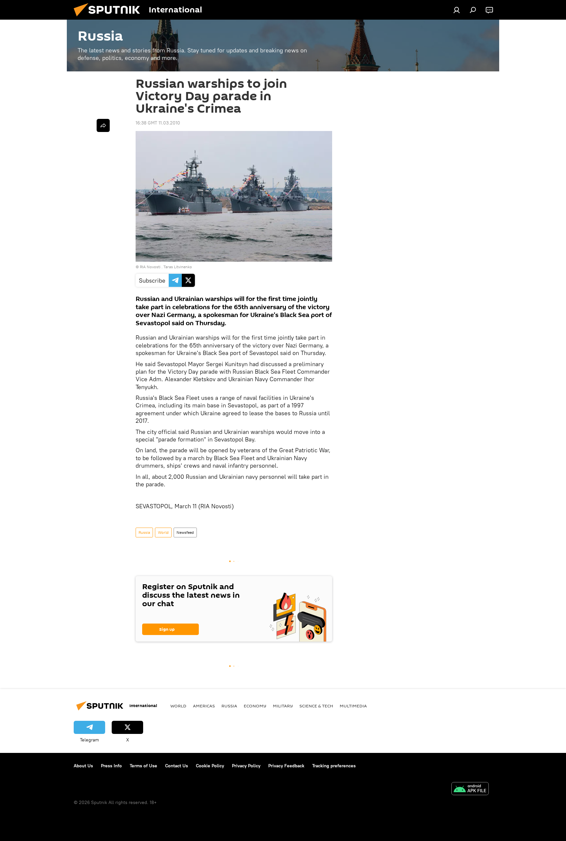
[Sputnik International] (109, 18)
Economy (255, 706)
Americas (204, 706)
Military (283, 706)
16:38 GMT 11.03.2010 (158, 123)
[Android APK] (470, 789)
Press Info (111, 766)
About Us (83, 766)
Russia (144, 532)
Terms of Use (143, 766)
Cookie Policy (210, 766)
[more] (103, 125)
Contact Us (176, 766)
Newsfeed (185, 532)
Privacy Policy (246, 766)
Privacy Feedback (286, 766)
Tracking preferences (334, 766)
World (163, 532)
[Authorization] (456, 9)
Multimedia (353, 706)
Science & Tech (316, 706)
